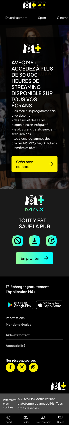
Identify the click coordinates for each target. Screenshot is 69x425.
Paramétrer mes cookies (10, 403)
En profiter (30, 258)
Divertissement (16, 18)
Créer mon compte (24, 164)
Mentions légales (18, 324)
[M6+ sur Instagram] (33, 367)
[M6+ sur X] (21, 367)
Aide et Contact (18, 335)
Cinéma (62, 18)
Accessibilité (15, 346)
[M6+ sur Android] (19, 305)
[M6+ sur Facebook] (10, 367)
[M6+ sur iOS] (49, 305)
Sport (42, 18)
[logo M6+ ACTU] (34, 5)
